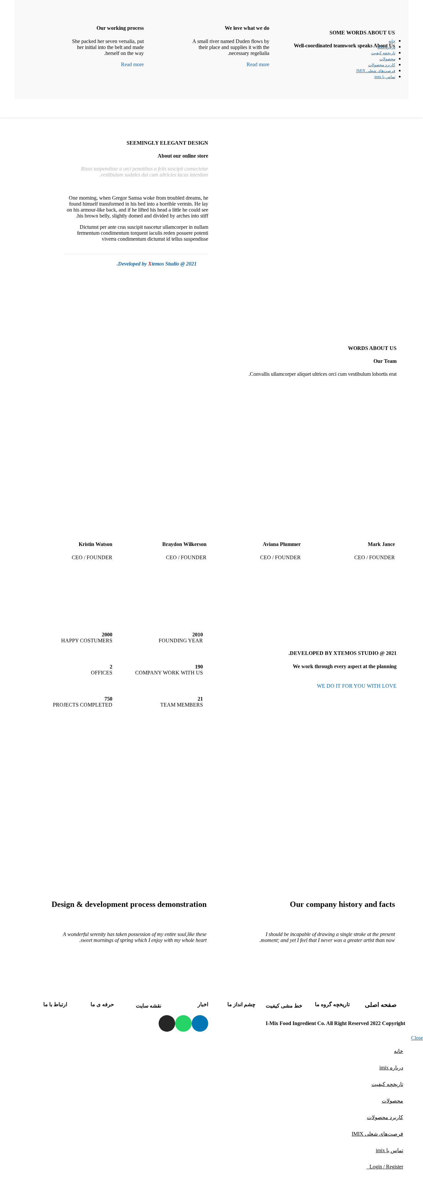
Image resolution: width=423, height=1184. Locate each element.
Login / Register (386, 1166)
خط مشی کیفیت (284, 1006)
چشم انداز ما (241, 1004)
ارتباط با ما (55, 1004)
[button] (306, 829)
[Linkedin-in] (200, 1023)
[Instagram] (167, 1023)
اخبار (203, 1004)
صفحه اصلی (381, 1004)
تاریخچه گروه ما (332, 1004)
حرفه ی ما (102, 1004)
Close (417, 1038)
